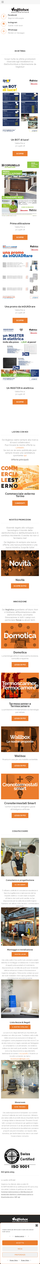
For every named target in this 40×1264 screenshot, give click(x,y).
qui (25, 455)
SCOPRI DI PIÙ (20, 586)
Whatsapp (12, 30)
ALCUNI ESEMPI (20, 885)
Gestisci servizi (19, 1236)
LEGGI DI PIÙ (20, 665)
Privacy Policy (14, 1260)
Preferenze (20, 1255)
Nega (20, 1249)
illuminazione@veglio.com (20, 1059)
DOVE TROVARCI (19, 1107)
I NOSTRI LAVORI (20, 954)
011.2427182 (23, 1053)
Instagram (12, 22)
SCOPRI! (20, 154)
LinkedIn (20, 447)
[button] (37, 1225)
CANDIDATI (20, 503)
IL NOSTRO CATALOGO (20, 1027)
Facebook (12, 15)
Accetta (20, 1243)
